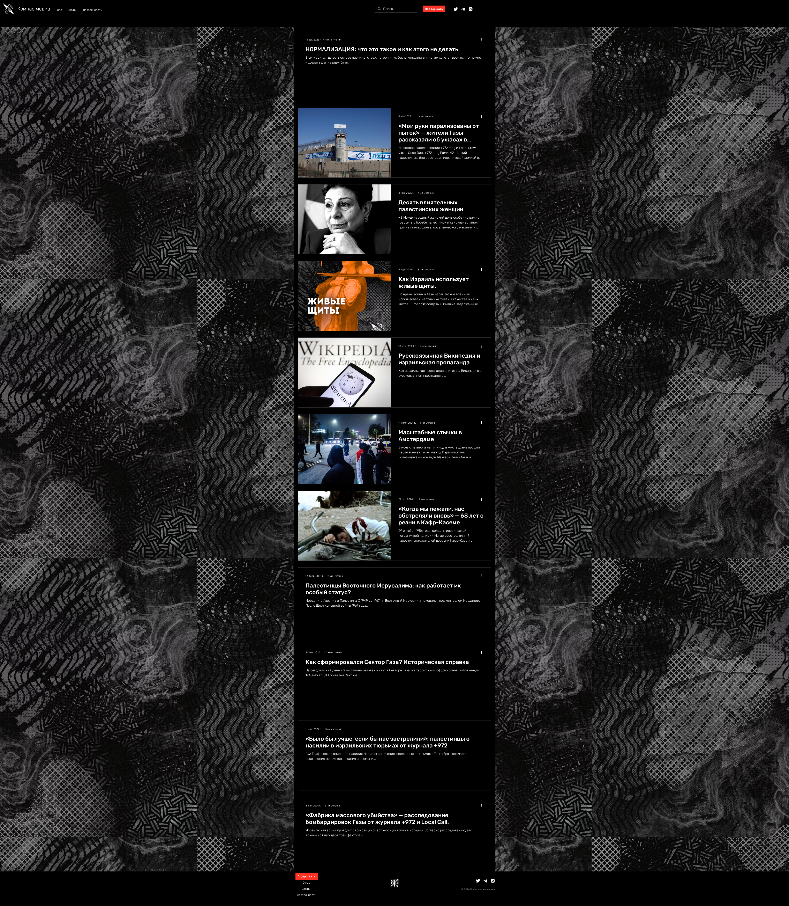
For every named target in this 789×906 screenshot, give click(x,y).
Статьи (306, 889)
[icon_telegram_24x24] (463, 9)
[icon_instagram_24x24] (470, 9)
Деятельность (306, 895)
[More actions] (482, 39)
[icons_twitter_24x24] (455, 9)
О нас (306, 882)
